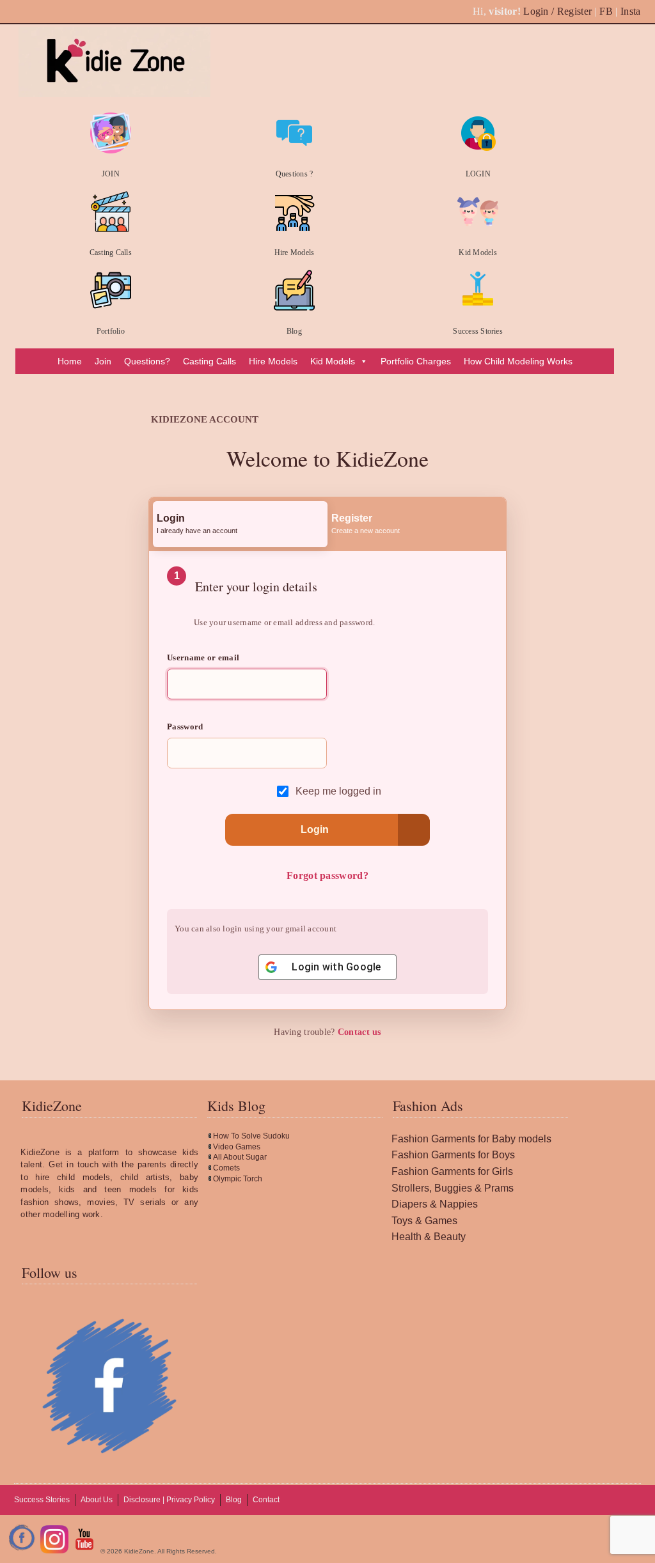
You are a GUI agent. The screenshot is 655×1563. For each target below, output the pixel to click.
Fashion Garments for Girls (452, 1171)
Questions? (147, 361)
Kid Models (477, 252)
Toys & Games (424, 1220)
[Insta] (54, 1551)
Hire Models (294, 252)
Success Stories (478, 331)
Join (103, 361)
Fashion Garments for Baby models (471, 1138)
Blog (294, 331)
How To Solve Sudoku (251, 1135)
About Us (97, 1499)
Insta (630, 11)
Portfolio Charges (416, 361)
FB (606, 11)
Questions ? (294, 173)
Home (70, 361)
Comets (226, 1167)
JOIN (111, 173)
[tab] (240, 524)
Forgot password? (327, 875)
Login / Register (557, 11)
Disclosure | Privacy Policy (169, 1499)
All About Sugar (240, 1157)
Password (185, 726)
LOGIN (478, 173)
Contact (266, 1499)
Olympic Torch (237, 1178)
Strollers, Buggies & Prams (452, 1188)
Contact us (359, 1032)
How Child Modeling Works (518, 361)
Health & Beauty (428, 1236)
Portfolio (111, 331)
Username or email (203, 657)
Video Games (236, 1146)
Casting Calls (111, 252)
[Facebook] (22, 1551)
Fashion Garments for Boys (453, 1154)
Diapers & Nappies (434, 1204)
